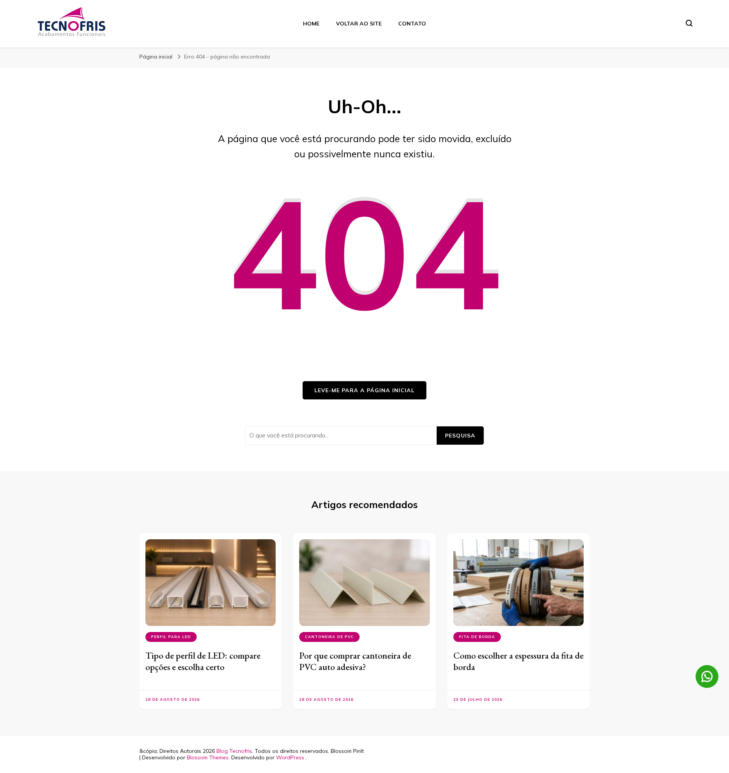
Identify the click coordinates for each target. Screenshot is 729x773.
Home (311, 23)
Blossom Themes (208, 757)
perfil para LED (171, 636)
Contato (412, 23)
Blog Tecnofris (234, 751)
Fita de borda (477, 636)
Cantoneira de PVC (329, 636)
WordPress (290, 757)
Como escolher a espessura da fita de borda (518, 661)
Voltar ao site (359, 23)
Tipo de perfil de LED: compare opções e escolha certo (202, 661)
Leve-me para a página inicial (364, 390)
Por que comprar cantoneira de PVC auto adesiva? (355, 661)
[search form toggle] (689, 23)
